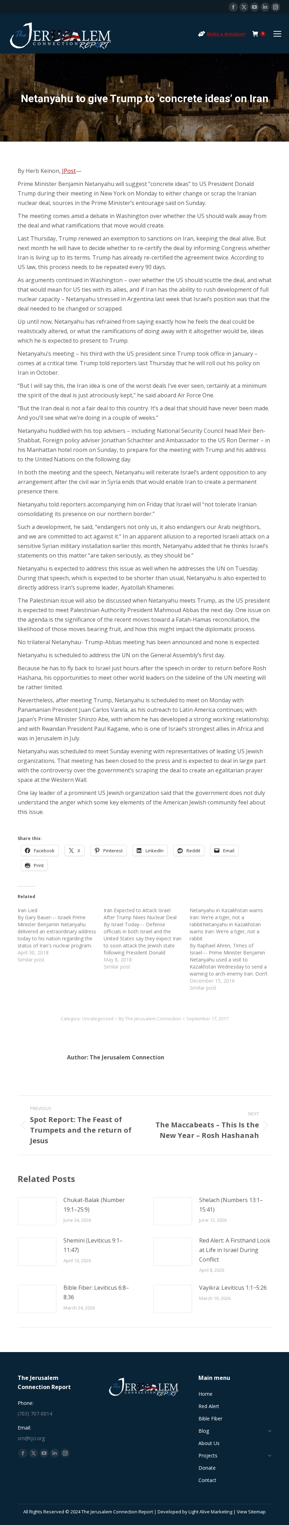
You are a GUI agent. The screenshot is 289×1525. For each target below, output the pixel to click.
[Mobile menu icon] (277, 33)
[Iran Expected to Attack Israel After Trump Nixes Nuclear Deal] (147, 938)
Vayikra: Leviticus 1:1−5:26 (233, 1287)
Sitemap (257, 1511)
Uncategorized (97, 1018)
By (150, 1018)
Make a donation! (226, 34)
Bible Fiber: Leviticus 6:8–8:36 (96, 1292)
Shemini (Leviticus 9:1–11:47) (93, 1245)
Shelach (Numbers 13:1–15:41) (231, 1204)
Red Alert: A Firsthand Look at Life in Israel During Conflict (234, 1250)
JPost (69, 171)
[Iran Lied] (61, 935)
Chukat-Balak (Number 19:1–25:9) (94, 1204)
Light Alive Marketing (210, 1511)
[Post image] (37, 1211)
